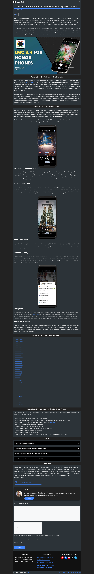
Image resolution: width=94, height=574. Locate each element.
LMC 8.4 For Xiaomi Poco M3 (45, 562)
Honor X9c (18, 347)
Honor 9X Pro (19, 393)
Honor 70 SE (18, 363)
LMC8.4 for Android (70, 2)
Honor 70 (17, 359)
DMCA (72, 572)
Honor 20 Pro (18, 387)
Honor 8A (17, 400)
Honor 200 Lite (19, 353)
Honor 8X (17, 395)
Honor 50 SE (18, 373)
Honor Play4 (18, 383)
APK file (52, 422)
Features (45, 2)
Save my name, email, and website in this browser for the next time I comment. (37, 535)
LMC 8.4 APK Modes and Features (23, 482)
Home (31, 2)
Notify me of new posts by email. (24, 543)
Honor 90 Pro (19, 357)
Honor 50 (17, 369)
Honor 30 (17, 377)
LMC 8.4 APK (29, 82)
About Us (59, 572)
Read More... (29, 498)
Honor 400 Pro (19, 339)
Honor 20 (17, 385)
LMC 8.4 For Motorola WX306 (45, 557)
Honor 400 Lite (19, 341)
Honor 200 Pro (19, 349)
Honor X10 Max (19, 381)
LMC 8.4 (20, 2)
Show (16, 14)
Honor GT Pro (19, 343)
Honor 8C (17, 398)
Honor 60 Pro (19, 365)
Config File (53, 2)
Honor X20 (18, 375)
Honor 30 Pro (19, 379)
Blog (59, 2)
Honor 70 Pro (18, 361)
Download (38, 2)
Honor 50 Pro (18, 371)
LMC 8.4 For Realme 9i (43, 560)
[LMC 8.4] (14, 2)
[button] (79, 2)
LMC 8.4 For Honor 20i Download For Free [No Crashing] (28, 484)
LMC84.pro (36, 314)
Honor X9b (18, 355)
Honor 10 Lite (19, 396)
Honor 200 (18, 351)
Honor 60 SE (18, 367)
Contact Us (78, 572)
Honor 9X (17, 391)
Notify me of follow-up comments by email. (27, 539)
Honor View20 (19, 404)
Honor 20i (18, 389)
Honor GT (17, 345)
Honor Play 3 (18, 402)
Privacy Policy (66, 572)
